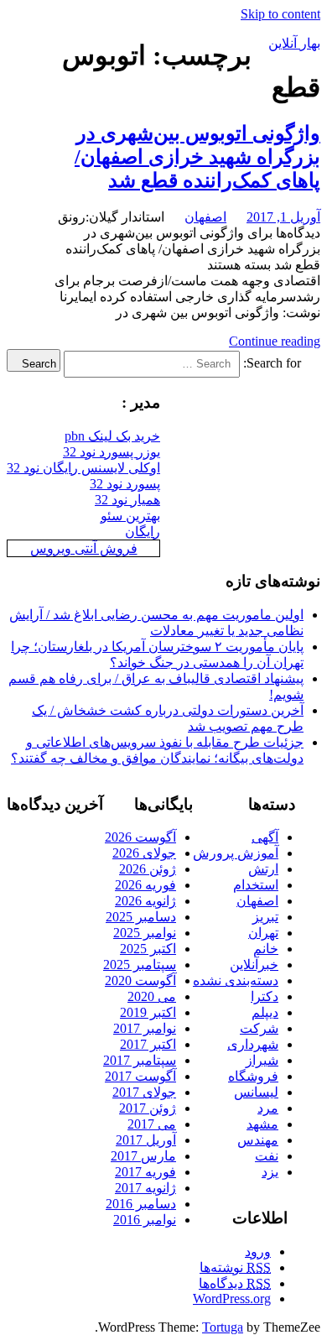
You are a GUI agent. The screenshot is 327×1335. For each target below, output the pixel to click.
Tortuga (222, 1327)
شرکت (259, 1028)
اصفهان (205, 217)
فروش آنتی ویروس (84, 548)
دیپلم (265, 1012)
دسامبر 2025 (141, 917)
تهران (263, 933)
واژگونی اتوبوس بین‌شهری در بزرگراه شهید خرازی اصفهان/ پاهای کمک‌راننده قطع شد (197, 157)
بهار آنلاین (294, 43)
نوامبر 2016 (144, 1219)
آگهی (265, 837)
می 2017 (151, 1124)
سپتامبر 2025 (139, 964)
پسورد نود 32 (125, 484)
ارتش (263, 869)
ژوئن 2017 (147, 1108)
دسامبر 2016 (141, 1204)
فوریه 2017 (145, 1172)
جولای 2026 (144, 853)
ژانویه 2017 (145, 1188)
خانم (265, 948)
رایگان (142, 531)
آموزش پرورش (235, 853)
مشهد (262, 1124)
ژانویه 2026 (145, 901)
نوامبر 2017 (144, 1028)
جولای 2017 (144, 1092)
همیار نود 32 (127, 500)
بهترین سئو (130, 515)
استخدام (255, 885)
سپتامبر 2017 (139, 1060)
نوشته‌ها (235, 1267)
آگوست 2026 (140, 837)
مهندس (257, 1140)
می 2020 (151, 996)
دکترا (264, 996)
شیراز (262, 1060)
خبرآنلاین (254, 964)
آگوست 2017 (140, 1076)
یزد (270, 1172)
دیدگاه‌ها (235, 1283)
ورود (258, 1251)
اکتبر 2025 (148, 948)
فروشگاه (253, 1076)
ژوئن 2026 (147, 869)
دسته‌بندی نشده (235, 980)
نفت (266, 1156)
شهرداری (252, 1044)
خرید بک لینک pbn (112, 436)
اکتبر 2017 (148, 1044)
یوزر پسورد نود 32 (111, 452)
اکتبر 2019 (148, 1012)
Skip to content (280, 14)
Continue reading (274, 341)
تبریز (265, 917)
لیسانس (256, 1092)
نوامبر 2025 (144, 933)
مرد (267, 1108)
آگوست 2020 (140, 980)
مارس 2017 (143, 1156)
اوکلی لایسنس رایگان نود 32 (83, 468)
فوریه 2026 (145, 885)
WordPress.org (232, 1298)
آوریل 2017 (146, 1140)
